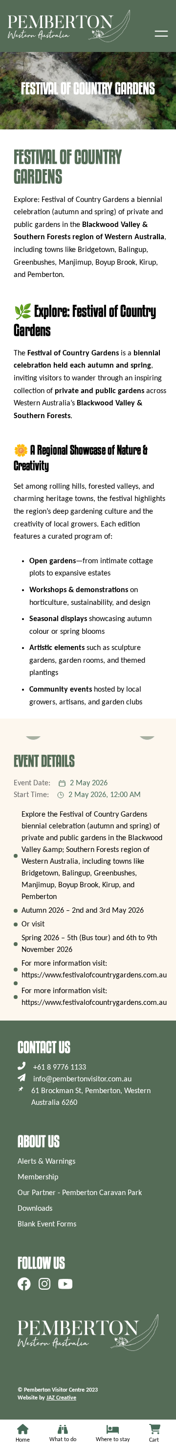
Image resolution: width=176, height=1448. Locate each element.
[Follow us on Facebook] (24, 1283)
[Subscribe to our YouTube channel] (65, 1283)
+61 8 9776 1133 (59, 1068)
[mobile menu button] (161, 33)
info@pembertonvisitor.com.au (82, 1079)
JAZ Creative (61, 1398)
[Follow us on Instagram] (44, 1283)
